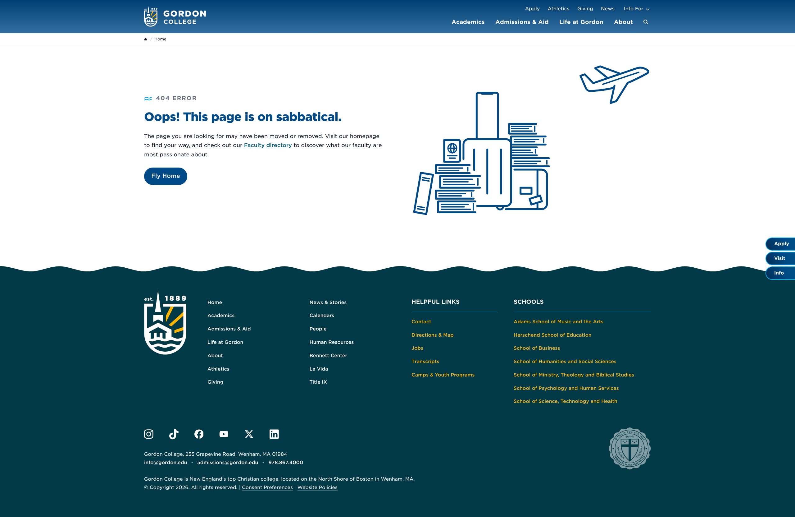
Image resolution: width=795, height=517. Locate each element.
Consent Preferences (267, 487)
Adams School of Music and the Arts (558, 322)
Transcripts (425, 361)
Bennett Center (328, 355)
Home (214, 302)
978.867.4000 (285, 462)
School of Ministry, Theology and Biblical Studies (574, 375)
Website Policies (317, 487)
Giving (585, 9)
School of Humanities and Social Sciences (565, 361)
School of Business (537, 348)
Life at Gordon (581, 22)
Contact (421, 322)
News (607, 9)
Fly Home (165, 176)
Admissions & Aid (522, 22)
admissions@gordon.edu (228, 462)
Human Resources (332, 342)
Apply (532, 9)
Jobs (417, 348)
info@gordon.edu (165, 462)
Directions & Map (432, 335)
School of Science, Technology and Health (565, 401)
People (318, 329)
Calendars (322, 315)
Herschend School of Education (553, 335)
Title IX (318, 382)
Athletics (559, 9)
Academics (468, 22)
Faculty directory (268, 145)
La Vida (319, 369)
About (623, 22)
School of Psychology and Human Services (566, 388)
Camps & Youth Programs (443, 375)
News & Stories (328, 302)
